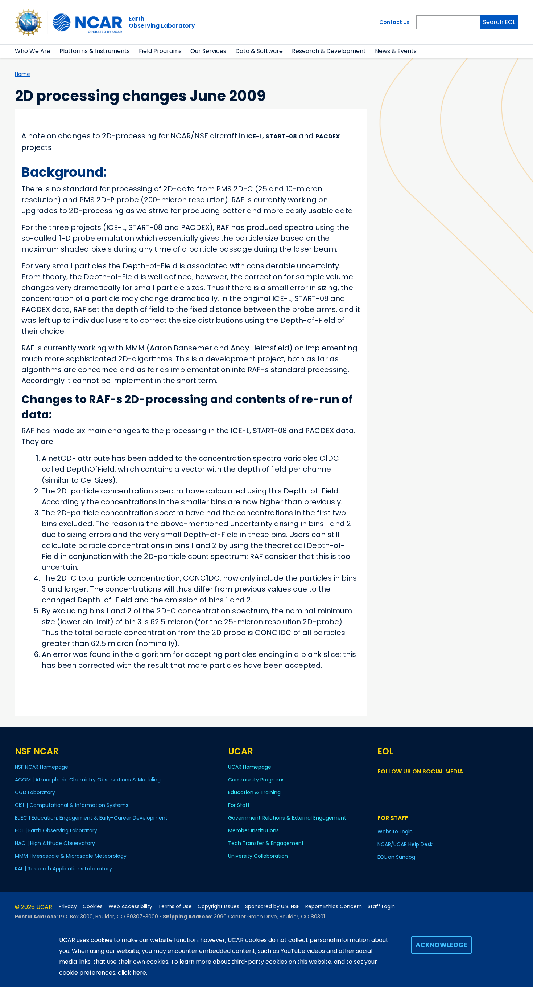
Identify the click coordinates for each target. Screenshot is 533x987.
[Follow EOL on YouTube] (392, 785)
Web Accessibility (130, 906)
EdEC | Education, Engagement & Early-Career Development (91, 817)
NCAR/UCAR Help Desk (405, 844)
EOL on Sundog (396, 857)
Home (22, 74)
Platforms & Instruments (94, 51)
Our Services (208, 51)
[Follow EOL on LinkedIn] (401, 785)
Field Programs (160, 51)
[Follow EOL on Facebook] (382, 785)
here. (140, 972)
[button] (55, 51)
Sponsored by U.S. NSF (272, 906)
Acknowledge (441, 944)
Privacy (68, 906)
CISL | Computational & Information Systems (71, 805)
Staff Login (381, 906)
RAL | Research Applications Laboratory (63, 868)
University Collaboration (258, 856)
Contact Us (394, 22)
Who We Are (32, 51)
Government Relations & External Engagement (287, 817)
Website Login (395, 831)
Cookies (93, 906)
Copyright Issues (218, 906)
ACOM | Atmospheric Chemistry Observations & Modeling (88, 779)
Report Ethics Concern (333, 906)
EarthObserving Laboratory (162, 22)
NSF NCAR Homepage (41, 767)
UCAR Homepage (249, 767)
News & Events (396, 51)
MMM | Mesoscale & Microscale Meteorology (71, 856)
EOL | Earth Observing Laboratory (56, 830)
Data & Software (259, 51)
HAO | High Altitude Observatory (55, 843)
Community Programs (256, 779)
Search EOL (499, 22)
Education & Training (254, 792)
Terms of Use (175, 906)
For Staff (239, 805)
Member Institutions (253, 830)
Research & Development (329, 51)
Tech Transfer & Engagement (266, 843)
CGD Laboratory (35, 792)
